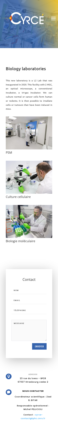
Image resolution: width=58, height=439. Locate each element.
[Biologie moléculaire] (29, 237)
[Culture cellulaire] (29, 193)
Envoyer (39, 346)
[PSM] (29, 148)
